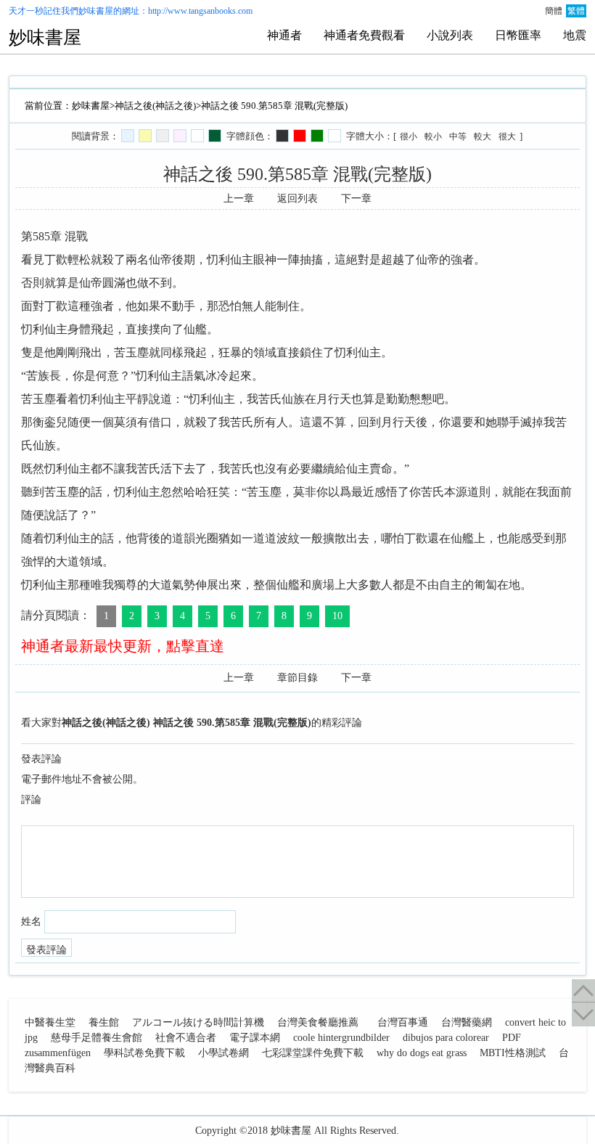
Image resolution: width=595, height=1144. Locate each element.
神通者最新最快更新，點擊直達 (122, 646)
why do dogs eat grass (422, 1052)
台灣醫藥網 (466, 1022)
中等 (458, 136)
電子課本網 (254, 1037)
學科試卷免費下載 (144, 1052)
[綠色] (317, 135)
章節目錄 (297, 677)
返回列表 (297, 198)
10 (337, 615)
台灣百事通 (402, 1022)
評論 (31, 799)
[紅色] (299, 135)
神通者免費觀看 (364, 35)
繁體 (576, 11)
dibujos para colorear (446, 1037)
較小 (433, 136)
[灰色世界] (162, 135)
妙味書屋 (95, 11)
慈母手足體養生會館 (96, 1037)
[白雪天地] (197, 135)
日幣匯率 (518, 35)
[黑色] (282, 135)
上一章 (238, 198)
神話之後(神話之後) (155, 105)
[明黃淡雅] (145, 135)
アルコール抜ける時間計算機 (198, 1022)
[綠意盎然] (214, 135)
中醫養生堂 (50, 1022)
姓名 (31, 921)
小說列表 (450, 35)
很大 (507, 136)
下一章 (356, 198)
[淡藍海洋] (127, 135)
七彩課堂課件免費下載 (313, 1052)
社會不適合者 (185, 1037)
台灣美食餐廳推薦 (317, 1022)
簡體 (553, 11)
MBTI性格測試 (513, 1052)
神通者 (284, 35)
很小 (408, 136)
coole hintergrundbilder (341, 1037)
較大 (482, 136)
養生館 (104, 1022)
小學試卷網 (223, 1052)
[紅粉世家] (179, 135)
